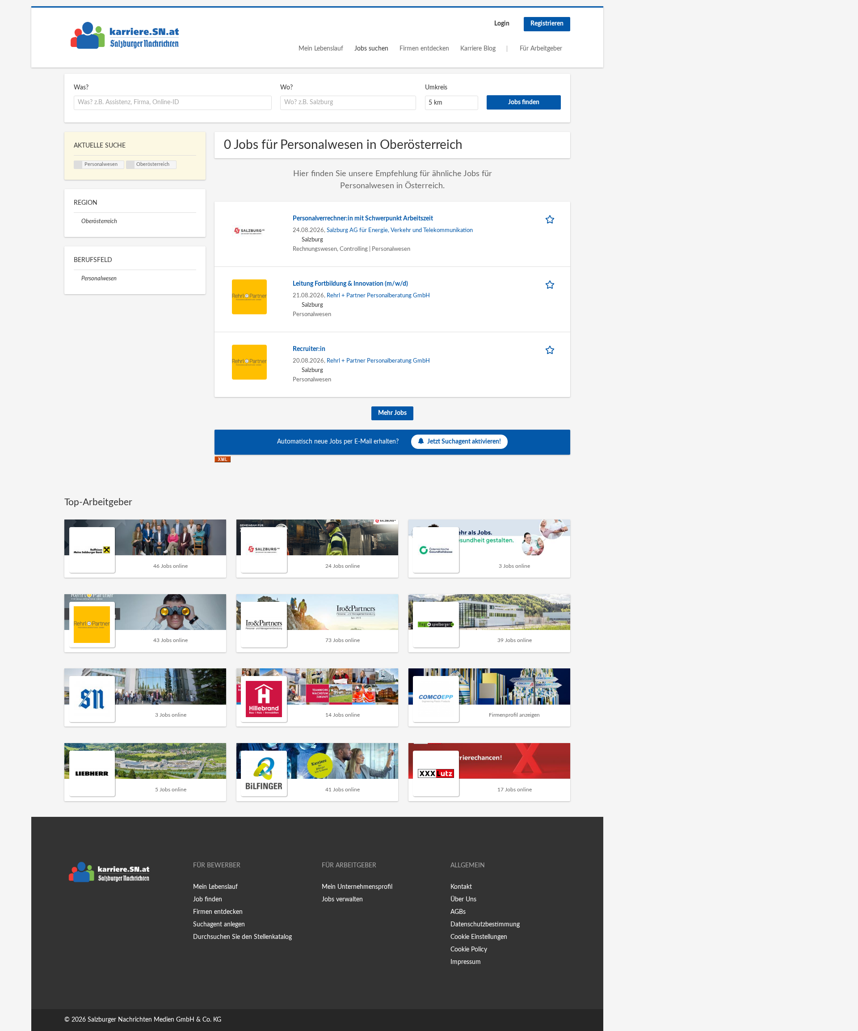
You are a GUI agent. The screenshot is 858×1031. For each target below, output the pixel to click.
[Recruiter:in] (249, 362)
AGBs (458, 912)
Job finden (207, 899)
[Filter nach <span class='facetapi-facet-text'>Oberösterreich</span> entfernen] (130, 165)
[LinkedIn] (99, 905)
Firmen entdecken (424, 49)
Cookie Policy (468, 949)
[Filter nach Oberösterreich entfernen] (77, 221)
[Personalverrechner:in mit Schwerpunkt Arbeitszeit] (249, 231)
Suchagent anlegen (219, 924)
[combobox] (173, 103)
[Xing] (85, 905)
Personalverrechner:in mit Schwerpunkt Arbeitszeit (363, 218)
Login (501, 24)
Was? (81, 88)
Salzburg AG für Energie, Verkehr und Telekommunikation (400, 230)
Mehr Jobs (392, 413)
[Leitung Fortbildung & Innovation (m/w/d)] (249, 296)
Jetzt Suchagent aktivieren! (464, 442)
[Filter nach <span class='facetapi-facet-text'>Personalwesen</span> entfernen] (78, 165)
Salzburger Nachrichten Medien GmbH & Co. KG (154, 1020)
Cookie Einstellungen (478, 937)
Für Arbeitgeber (541, 49)
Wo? (286, 88)
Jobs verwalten (342, 899)
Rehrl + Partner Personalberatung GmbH (378, 295)
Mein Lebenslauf (321, 49)
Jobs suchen (371, 49)
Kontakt (461, 887)
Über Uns (463, 899)
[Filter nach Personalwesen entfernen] (77, 278)
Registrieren (547, 24)
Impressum (465, 962)
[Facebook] (70, 905)
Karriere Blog (478, 49)
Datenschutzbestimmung (485, 924)
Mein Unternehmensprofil (357, 887)
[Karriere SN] (124, 35)
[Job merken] (551, 219)
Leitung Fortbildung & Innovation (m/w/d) (350, 284)
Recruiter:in (309, 349)
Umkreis (436, 88)
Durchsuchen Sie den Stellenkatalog (242, 937)
